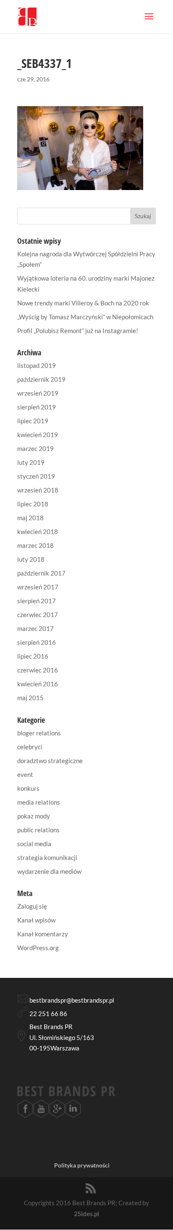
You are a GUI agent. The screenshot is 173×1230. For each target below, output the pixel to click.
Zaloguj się (32, 906)
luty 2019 (31, 462)
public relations (38, 830)
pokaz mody (33, 816)
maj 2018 (30, 517)
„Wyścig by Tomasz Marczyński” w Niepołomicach (85, 317)
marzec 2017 (35, 628)
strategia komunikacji (47, 857)
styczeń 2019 (36, 476)
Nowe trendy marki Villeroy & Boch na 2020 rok (83, 303)
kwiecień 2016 (37, 684)
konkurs (28, 788)
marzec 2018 (35, 545)
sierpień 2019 (36, 407)
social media (34, 843)
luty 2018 (31, 559)
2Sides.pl (86, 1213)
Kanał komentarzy (42, 934)
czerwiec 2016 (37, 670)
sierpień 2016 (36, 642)
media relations (38, 802)
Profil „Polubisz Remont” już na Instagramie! (77, 330)
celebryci (29, 747)
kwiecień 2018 (37, 531)
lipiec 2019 (32, 421)
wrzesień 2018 (37, 490)
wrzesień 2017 (37, 587)
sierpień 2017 (36, 601)
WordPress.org (38, 947)
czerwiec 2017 (37, 614)
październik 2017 (41, 573)
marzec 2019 (35, 448)
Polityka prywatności (82, 1165)
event (25, 774)
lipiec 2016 (32, 656)
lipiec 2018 (32, 504)
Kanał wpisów (36, 920)
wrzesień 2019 (37, 393)
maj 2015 (30, 697)
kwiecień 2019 (37, 434)
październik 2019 (41, 379)
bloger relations (39, 733)
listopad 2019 (36, 365)
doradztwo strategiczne (50, 760)
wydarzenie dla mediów (49, 871)
